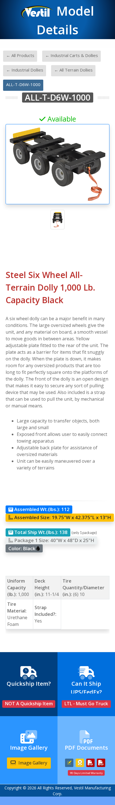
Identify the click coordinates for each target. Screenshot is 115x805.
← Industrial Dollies (24, 70)
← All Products (20, 55)
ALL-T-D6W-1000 (23, 84)
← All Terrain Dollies (73, 70)
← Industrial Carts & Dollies (71, 55)
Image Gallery (32, 763)
